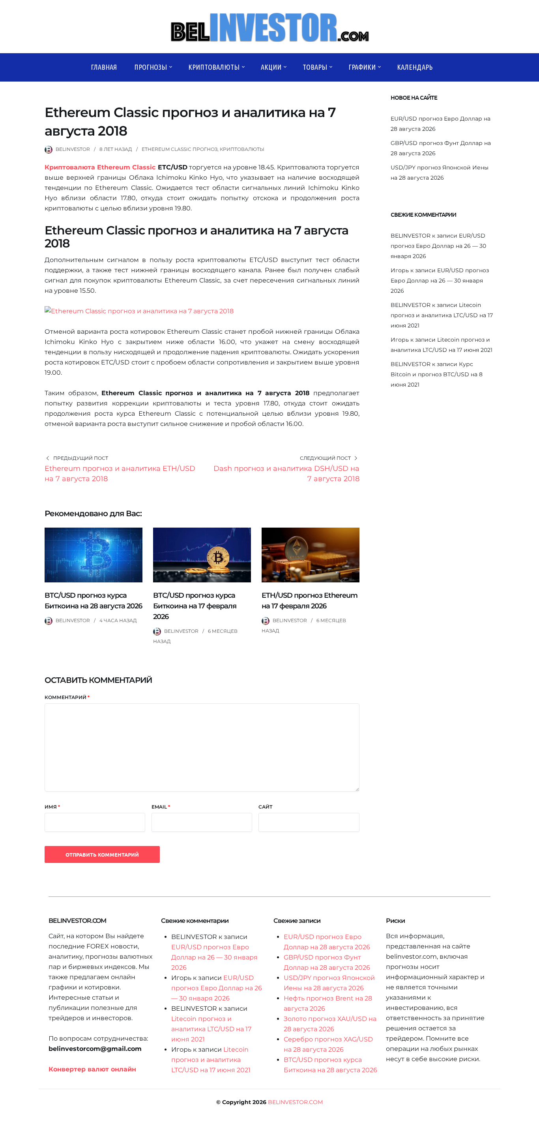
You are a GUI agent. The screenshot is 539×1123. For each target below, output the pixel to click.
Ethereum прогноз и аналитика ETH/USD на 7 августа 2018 (120, 473)
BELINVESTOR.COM (295, 1102)
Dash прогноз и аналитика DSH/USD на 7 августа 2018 (286, 473)
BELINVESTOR (73, 149)
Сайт (265, 807)
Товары (315, 67)
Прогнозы (150, 67)
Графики (362, 67)
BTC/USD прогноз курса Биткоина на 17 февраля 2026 (194, 606)
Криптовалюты (214, 67)
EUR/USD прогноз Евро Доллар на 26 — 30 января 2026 (438, 246)
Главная (104, 67)
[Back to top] (531, 1115)
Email (161, 807)
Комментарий (67, 697)
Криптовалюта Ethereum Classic (100, 167)
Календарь (414, 67)
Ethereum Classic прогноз (179, 149)
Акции (271, 67)
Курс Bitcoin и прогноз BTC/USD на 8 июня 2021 (437, 374)
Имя (52, 807)
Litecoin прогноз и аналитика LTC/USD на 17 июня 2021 (442, 315)
